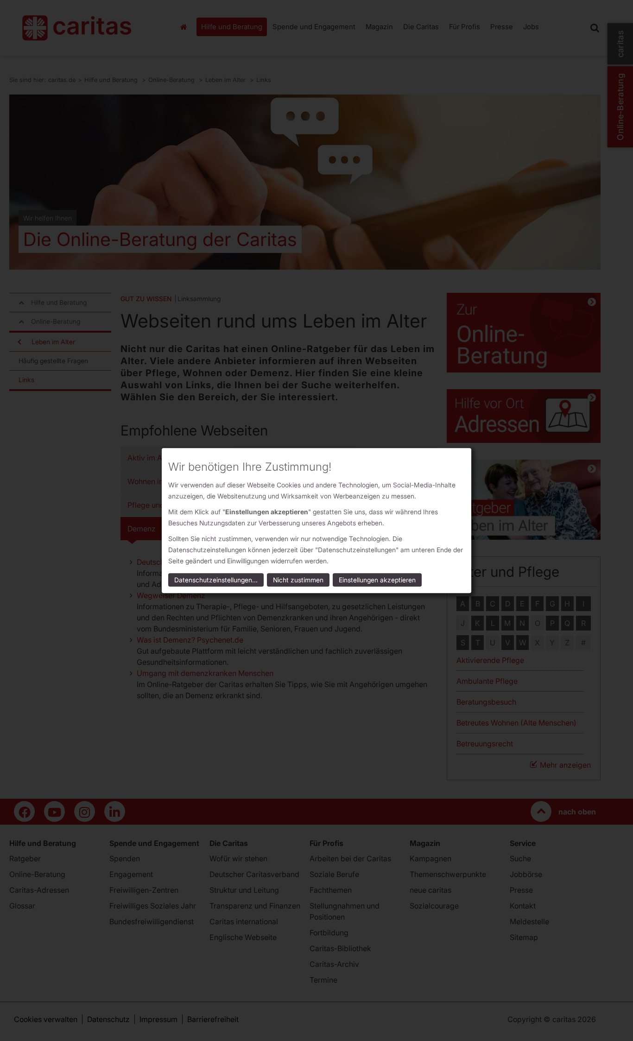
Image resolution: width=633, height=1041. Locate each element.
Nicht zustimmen (298, 580)
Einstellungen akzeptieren (377, 580)
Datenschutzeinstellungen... (216, 580)
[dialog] (316, 520)
